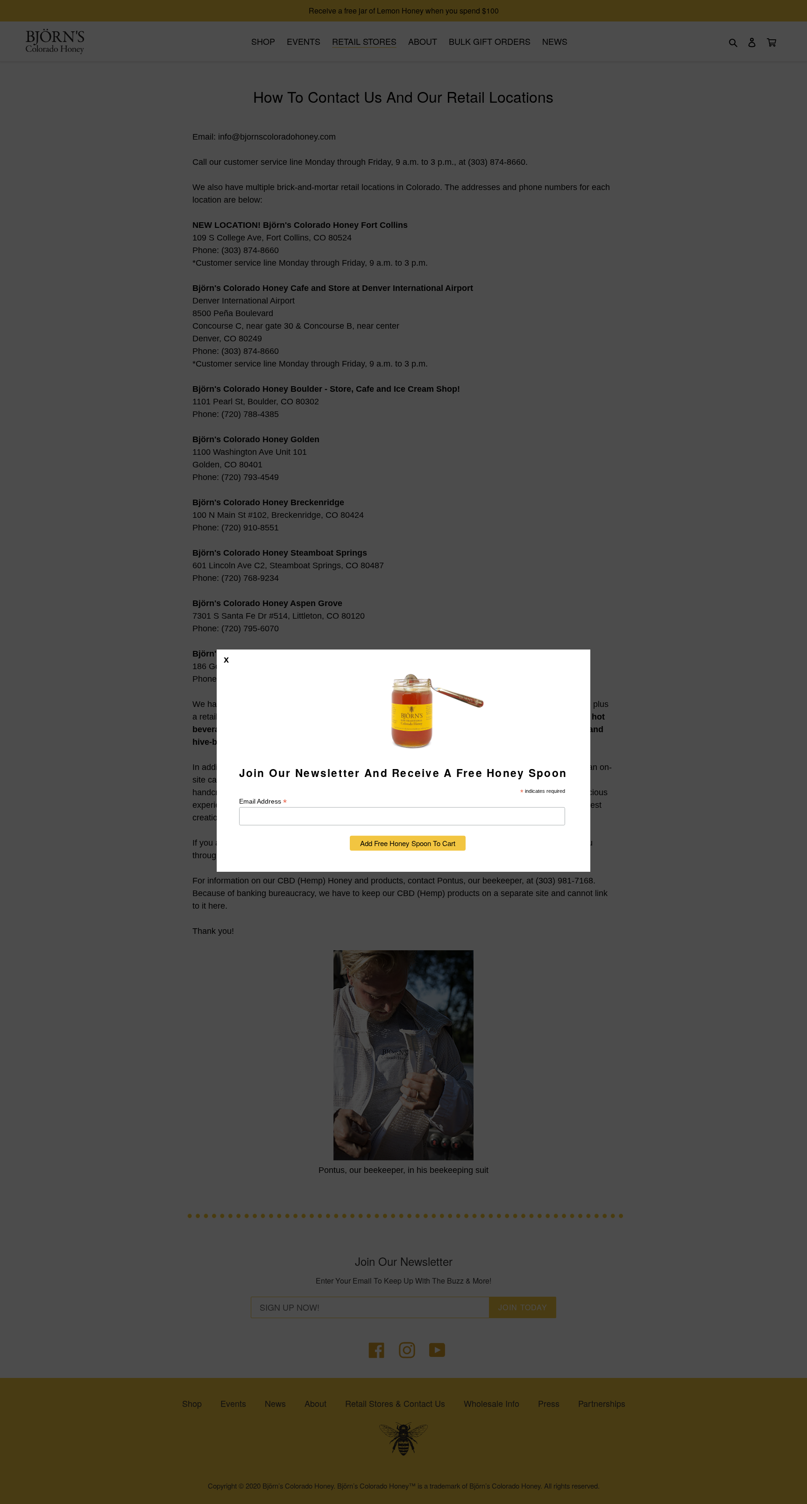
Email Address (263, 801)
